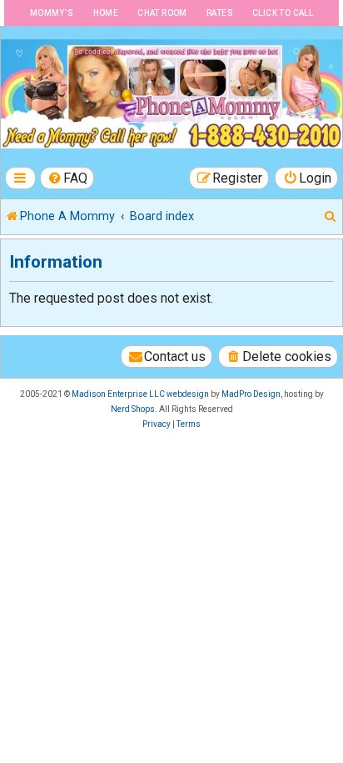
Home (106, 13)
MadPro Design (251, 394)
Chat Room (162, 13)
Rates (219, 13)
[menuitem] (67, 178)
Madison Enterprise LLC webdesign (140, 394)
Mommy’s (52, 13)
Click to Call (282, 13)
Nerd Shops (133, 409)
